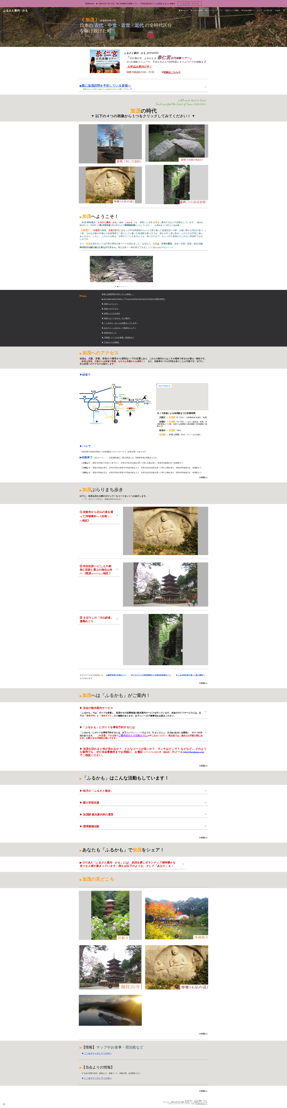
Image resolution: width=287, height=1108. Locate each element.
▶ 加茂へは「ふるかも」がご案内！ (116, 318)
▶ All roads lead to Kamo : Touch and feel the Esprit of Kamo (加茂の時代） (134, 299)
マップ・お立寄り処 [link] (264, 10)
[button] (284, 10)
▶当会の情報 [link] (247, 10)
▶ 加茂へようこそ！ (110, 304)
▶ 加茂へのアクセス (110, 308)
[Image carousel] (121, 271)
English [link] (277, 10)
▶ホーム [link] (182, 10)
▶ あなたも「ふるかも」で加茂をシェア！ (119, 328)
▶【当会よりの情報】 (111, 342)
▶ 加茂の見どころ (109, 332)
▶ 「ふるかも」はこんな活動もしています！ (120, 323)
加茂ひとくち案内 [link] (232, 10)
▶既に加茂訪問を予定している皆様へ (118, 294)
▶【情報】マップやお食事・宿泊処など (118, 337)
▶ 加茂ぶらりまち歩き (111, 313)
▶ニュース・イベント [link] (213, 10)
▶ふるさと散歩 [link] (197, 10)
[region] (143, 3)
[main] (127, 30)
